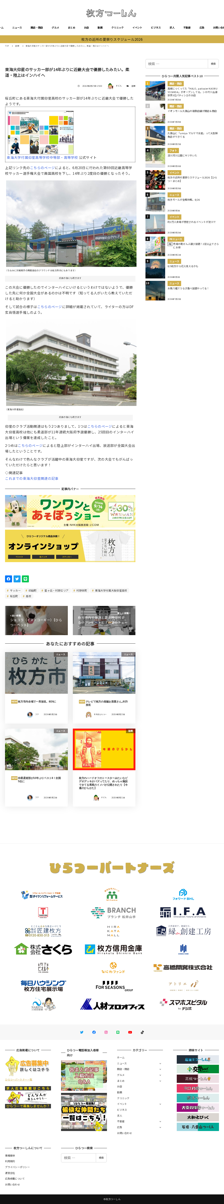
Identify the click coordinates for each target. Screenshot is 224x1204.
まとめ (71, 27)
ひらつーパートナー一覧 (18, 1079)
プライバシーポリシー (17, 1167)
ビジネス (156, 27)
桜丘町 (13, 596)
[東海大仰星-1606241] (71, 361)
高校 (28, 596)
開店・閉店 (37, 27)
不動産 (187, 27)
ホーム (120, 1057)
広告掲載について (15, 1178)
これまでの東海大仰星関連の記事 (31, 478)
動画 (100, 27)
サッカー (15, 590)
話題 (133, 86)
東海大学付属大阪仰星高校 (110, 590)
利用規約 (10, 1161)
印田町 (32, 590)
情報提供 (10, 1155)
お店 (86, 27)
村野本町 (81, 590)
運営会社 (10, 1173)
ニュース (17, 27)
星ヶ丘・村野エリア (56, 590)
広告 (202, 27)
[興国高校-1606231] (71, 222)
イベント (137, 27)
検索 (213, 63)
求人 (172, 27)
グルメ (55, 27)
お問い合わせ (124, 1133)
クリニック (117, 27)
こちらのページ (42, 167)
